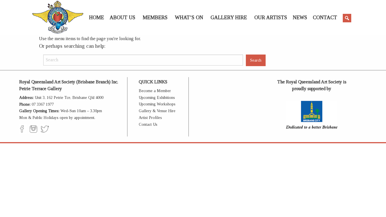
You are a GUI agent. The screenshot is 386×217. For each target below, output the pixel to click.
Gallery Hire (229, 17)
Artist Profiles (150, 118)
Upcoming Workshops (157, 104)
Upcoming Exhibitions (157, 98)
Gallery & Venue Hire (157, 111)
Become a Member (155, 91)
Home (96, 17)
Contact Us (148, 124)
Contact (325, 17)
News (300, 17)
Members (155, 17)
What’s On (189, 17)
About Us (122, 17)
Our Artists (270, 17)
